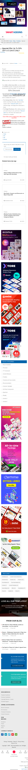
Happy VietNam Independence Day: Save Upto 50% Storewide (13, 173)
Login (19, 7)
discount (5, 139)
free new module (15, 582)
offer (4, 137)
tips (4, 591)
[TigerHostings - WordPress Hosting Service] (11, 489)
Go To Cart (11, 751)
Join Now (21, 100)
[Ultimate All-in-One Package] (11, 457)
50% (4, 135)
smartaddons (21, 588)
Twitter (9, 734)
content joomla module (15, 576)
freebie (12, 579)
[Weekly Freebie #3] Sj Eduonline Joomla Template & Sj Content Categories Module (12, 215)
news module (5, 588)
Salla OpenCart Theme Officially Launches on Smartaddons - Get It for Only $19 (12, 625)
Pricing (7, 752)
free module (5, 582)
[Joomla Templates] (14, 32)
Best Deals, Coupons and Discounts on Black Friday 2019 (14, 194)
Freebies (15, 63)
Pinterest (12, 734)
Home (2, 752)
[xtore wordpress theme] (11, 277)
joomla (4, 585)
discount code (14, 103)
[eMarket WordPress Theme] (11, 309)
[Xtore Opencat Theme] (11, 342)
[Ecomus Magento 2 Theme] (11, 244)
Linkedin (6, 734)
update (10, 591)
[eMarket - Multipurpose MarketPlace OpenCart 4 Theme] (11, 519)
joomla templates (13, 585)
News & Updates (5, 628)
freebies (20, 579)
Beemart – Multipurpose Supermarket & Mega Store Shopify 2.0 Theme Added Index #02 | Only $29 (14, 633)
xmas (17, 591)
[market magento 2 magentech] (11, 552)
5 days (4, 134)
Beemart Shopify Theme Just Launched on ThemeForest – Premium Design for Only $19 (12, 640)
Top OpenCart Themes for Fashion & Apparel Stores (14, 647)
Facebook (2, 734)
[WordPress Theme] (11, 422)
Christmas (5, 576)
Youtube (16, 734)
